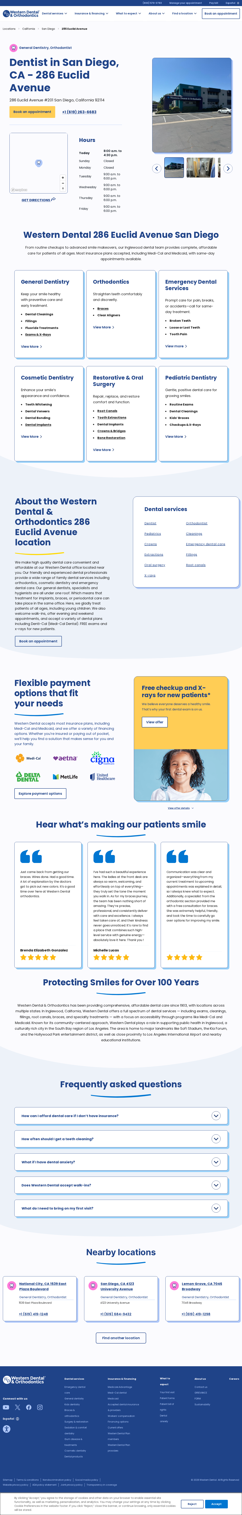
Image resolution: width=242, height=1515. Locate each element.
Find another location (121, 1338)
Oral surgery (154, 565)
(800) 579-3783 (152, 3)
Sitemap (7, 1479)
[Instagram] (40, 1408)
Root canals (196, 565)
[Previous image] (156, 168)
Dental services (52, 13)
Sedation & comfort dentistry (72, 112)
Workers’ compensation (121, 1416)
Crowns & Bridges (111, 431)
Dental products (72, 162)
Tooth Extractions (111, 417)
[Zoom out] (63, 183)
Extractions (153, 554)
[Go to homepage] (21, 13)
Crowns (150, 544)
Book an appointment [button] (32, 111)
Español (230, 3)
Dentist (150, 523)
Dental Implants (38, 425)
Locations (9, 29)
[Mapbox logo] (19, 190)
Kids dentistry (72, 66)
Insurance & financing (90, 13)
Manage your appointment (185, 3)
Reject (192, 1504)
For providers (170, 48)
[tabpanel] (47, 905)
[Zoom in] (63, 177)
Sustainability (202, 1404)
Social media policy (86, 1479)
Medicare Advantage (120, 1387)
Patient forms (145, 38)
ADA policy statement (44, 1484)
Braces (102, 308)
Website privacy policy (15, 1484)
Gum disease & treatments (73, 132)
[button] (100, 143)
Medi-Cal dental (112, 36)
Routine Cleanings (72, 52)
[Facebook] (28, 1408)
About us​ (155, 13)
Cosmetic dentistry (72, 148)
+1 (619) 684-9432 (115, 1314)
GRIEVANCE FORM (171, 34)
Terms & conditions (27, 1479)
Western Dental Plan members (114, 134)
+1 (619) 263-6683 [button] (79, 112)
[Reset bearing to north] (63, 188)
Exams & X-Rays (38, 334)
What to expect (126, 13)
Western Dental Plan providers (113, 156)
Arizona (200, 18)
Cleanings (194, 534)
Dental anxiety (145, 52)
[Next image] (228, 168)
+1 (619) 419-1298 (196, 1314)
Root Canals (107, 411)
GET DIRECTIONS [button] (36, 200)
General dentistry (72, 38)
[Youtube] (6, 1408)
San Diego (49, 29)
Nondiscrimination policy (57, 1479)
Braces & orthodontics (74, 80)
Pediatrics (152, 534)
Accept (216, 1504)
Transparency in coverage (102, 1484)
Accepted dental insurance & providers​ (114, 68)
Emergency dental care (73, 22)
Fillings (191, 554)
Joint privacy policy (71, 1484)
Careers (169, 60)
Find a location (182, 13)
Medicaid (113, 50)
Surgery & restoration (73, 94)
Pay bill (213, 3)
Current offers (113, 116)
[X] (17, 1408)
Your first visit (143, 22)
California (202, 28)
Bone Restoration (111, 438)
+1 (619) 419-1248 (33, 1314)
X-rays (150, 575)
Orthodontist (197, 523)
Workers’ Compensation (117, 88)
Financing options (114, 102)
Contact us (169, 20)
